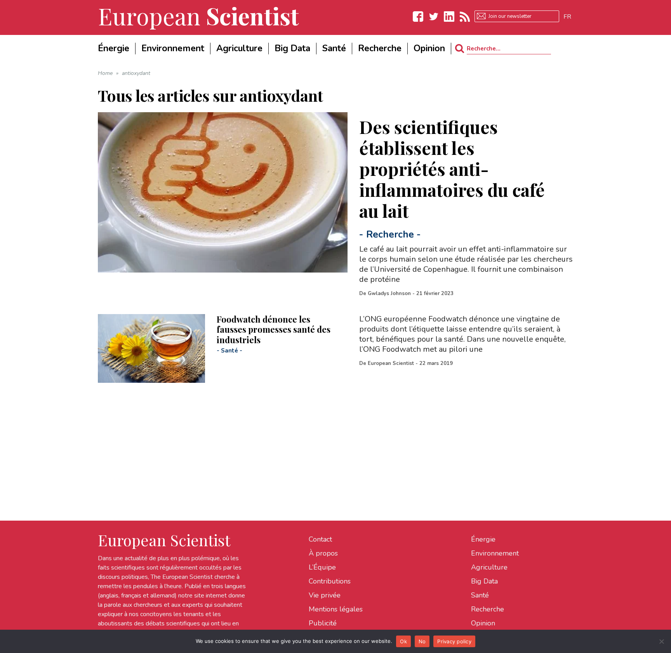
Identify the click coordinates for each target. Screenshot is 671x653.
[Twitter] (434, 16)
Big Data (484, 581)
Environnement (495, 553)
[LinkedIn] (449, 16)
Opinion (483, 623)
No (422, 641)
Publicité (323, 623)
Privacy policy (454, 641)
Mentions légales (336, 609)
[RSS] (465, 16)
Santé (229, 350)
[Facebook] (418, 16)
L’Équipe (322, 567)
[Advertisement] (331, 437)
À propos (323, 553)
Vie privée (325, 595)
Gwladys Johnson (389, 293)
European (198, 15)
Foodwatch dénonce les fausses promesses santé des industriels (273, 329)
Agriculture (489, 567)
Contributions (330, 581)
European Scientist (391, 363)
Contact (320, 539)
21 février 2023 (435, 293)
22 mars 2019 (436, 363)
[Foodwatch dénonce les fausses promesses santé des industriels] (151, 348)
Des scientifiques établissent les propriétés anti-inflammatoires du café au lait (452, 168)
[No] (661, 641)
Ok (403, 641)
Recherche (390, 234)
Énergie (483, 539)
